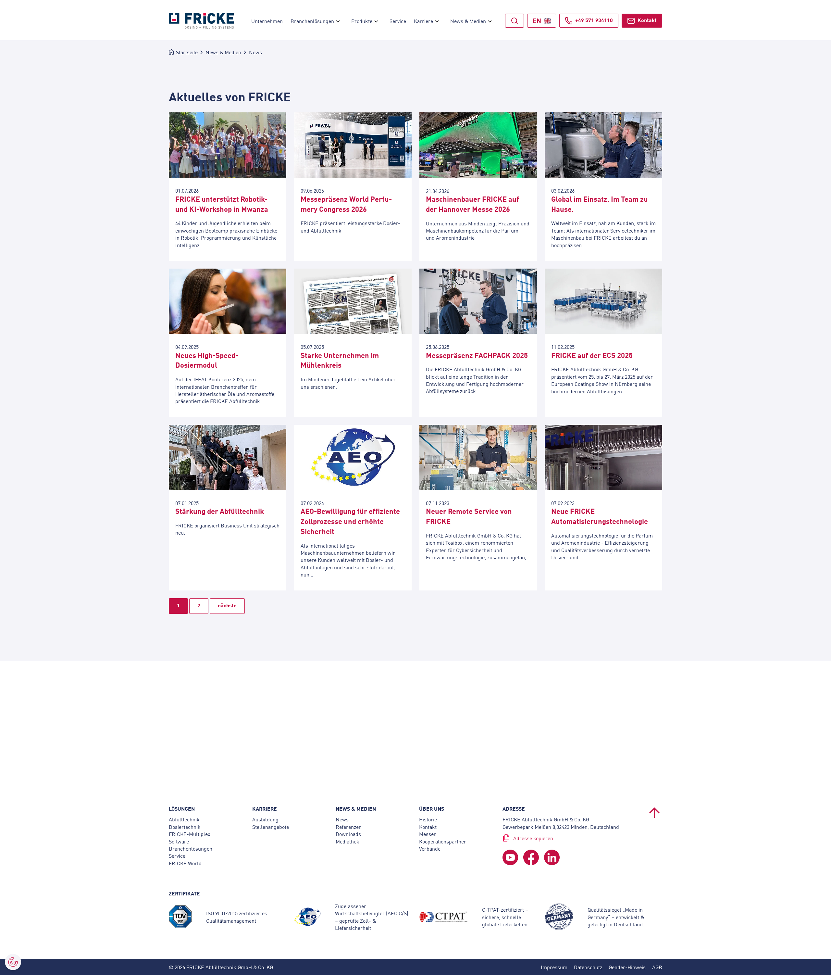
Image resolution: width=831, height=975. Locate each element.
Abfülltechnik (184, 819)
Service (177, 855)
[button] (13, 962)
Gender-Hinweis (627, 966)
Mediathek (347, 841)
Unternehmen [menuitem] (267, 20)
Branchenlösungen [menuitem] (312, 20)
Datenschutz (588, 966)
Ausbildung (265, 819)
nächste (227, 605)
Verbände (429, 848)
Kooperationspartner (442, 841)
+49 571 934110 (594, 20)
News (342, 819)
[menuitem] (337, 21)
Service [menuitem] (398, 20)
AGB (657, 966)
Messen (428, 834)
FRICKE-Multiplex (189, 834)
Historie (428, 819)
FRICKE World (185, 863)
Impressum (554, 966)
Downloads (348, 834)
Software (179, 841)
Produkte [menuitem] (361, 20)
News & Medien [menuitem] (468, 20)
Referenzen (349, 826)
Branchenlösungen (190, 848)
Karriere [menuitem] (423, 20)
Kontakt (647, 20)
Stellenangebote (270, 826)
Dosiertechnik (185, 826)
